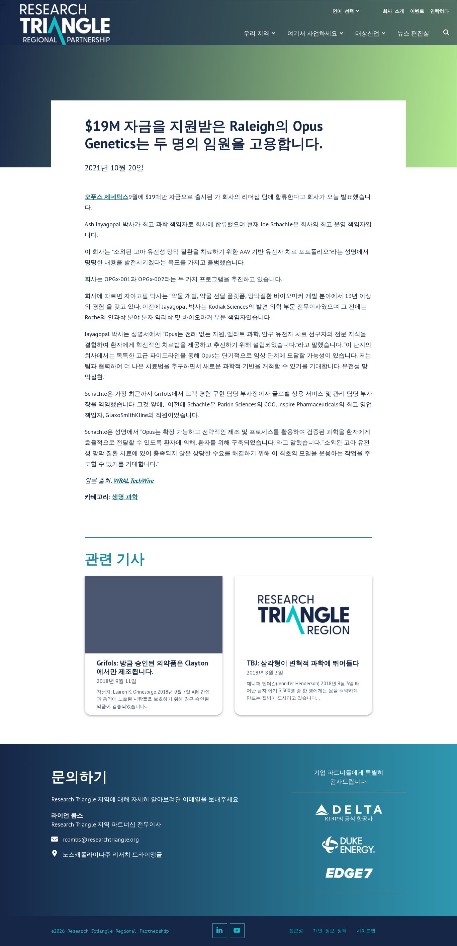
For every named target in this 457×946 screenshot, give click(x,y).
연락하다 (439, 11)
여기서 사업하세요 (312, 33)
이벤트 (417, 11)
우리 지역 (256, 33)
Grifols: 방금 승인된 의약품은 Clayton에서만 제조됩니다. (152, 667)
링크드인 (219, 930)
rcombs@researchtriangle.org (101, 839)
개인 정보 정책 (330, 930)
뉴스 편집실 (413, 33)
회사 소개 (393, 11)
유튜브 (237, 930)
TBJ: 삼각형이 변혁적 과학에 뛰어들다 (303, 662)
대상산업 (367, 33)
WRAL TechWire (133, 480)
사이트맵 (366, 930)
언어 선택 (343, 11)
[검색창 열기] (446, 32)
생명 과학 (125, 496)
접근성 (296, 930)
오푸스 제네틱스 (106, 197)
